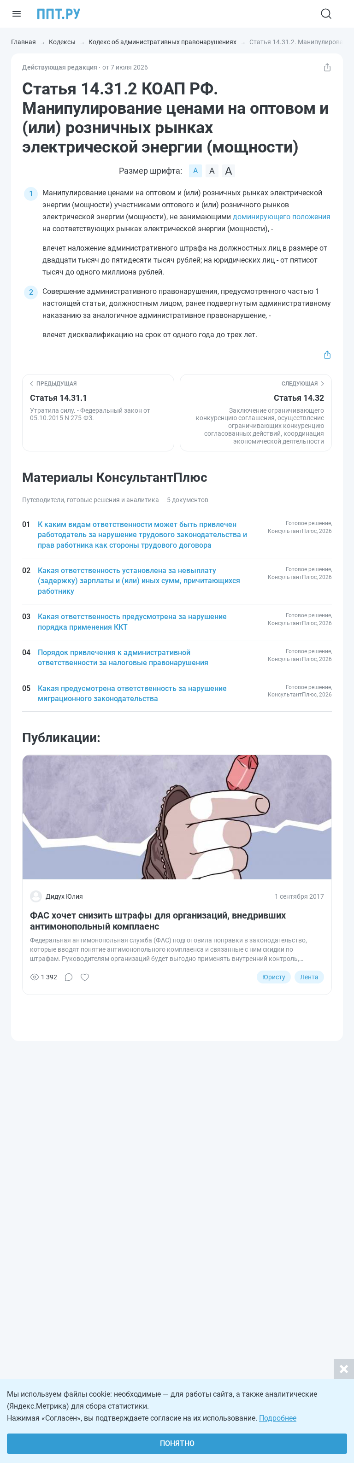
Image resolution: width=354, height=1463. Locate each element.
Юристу (273, 977)
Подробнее (277, 1418)
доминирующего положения (281, 216)
